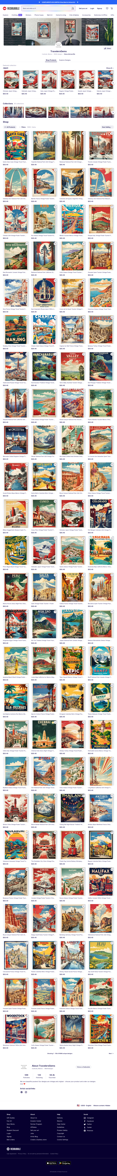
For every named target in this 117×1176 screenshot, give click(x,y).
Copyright (60, 1133)
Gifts (112, 15)
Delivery (60, 1118)
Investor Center (35, 1121)
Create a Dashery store (38, 1140)
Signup (9, 1136)
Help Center (61, 1124)
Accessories (86, 15)
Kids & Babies (74, 15)
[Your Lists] (107, 8)
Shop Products (51, 60)
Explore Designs (64, 60)
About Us (33, 1118)
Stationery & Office (100, 15)
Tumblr (89, 1127)
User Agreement (11, 1153)
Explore (5, 15)
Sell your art (34, 1130)
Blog (8, 1127)
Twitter (89, 1124)
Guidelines (60, 1127)
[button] (58, 2)
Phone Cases (39, 15)
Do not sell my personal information (38, 1153)
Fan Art (9, 1121)
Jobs (32, 1133)
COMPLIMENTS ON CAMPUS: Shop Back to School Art (58, 2)
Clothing (16, 15)
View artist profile (69, 54)
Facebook (90, 1121)
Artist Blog (34, 1136)
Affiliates (33, 1127)
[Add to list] (18, 72)
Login (9, 1133)
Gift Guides (11, 1118)
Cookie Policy (54, 1153)
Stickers (28, 15)
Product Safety (62, 1130)
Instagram (90, 1118)
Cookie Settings (62, 1139)
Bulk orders (11, 1140)
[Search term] (73, 8)
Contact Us (61, 1136)
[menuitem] (5, 15)
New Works (11, 1124)
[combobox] (48, 8)
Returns (59, 1121)
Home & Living (61, 15)
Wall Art (49, 15)
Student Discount (13, 1130)
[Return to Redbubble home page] (11, 8)
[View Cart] (112, 8)
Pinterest (90, 1130)
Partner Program (36, 1124)
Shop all (109, 68)
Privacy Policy (22, 1153)
